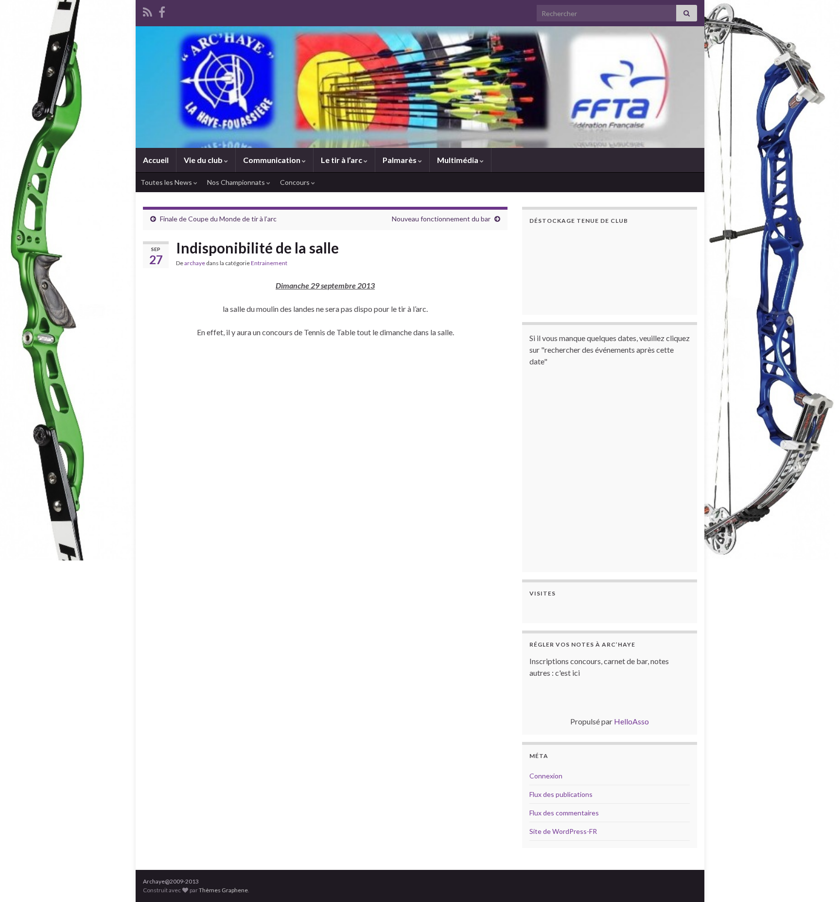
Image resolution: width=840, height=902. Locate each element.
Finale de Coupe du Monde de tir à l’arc (218, 219)
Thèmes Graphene (223, 890)
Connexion (545, 776)
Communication (272, 159)
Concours (295, 182)
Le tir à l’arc (342, 159)
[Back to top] (818, 880)
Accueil (156, 159)
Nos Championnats (236, 182)
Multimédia (458, 159)
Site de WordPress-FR (563, 831)
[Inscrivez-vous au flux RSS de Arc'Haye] (147, 10)
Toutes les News (166, 182)
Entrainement (269, 263)
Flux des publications (561, 794)
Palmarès (400, 159)
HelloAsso (631, 721)
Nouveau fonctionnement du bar (441, 219)
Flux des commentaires (564, 813)
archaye (194, 263)
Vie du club (204, 159)
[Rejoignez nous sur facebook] (161, 10)
